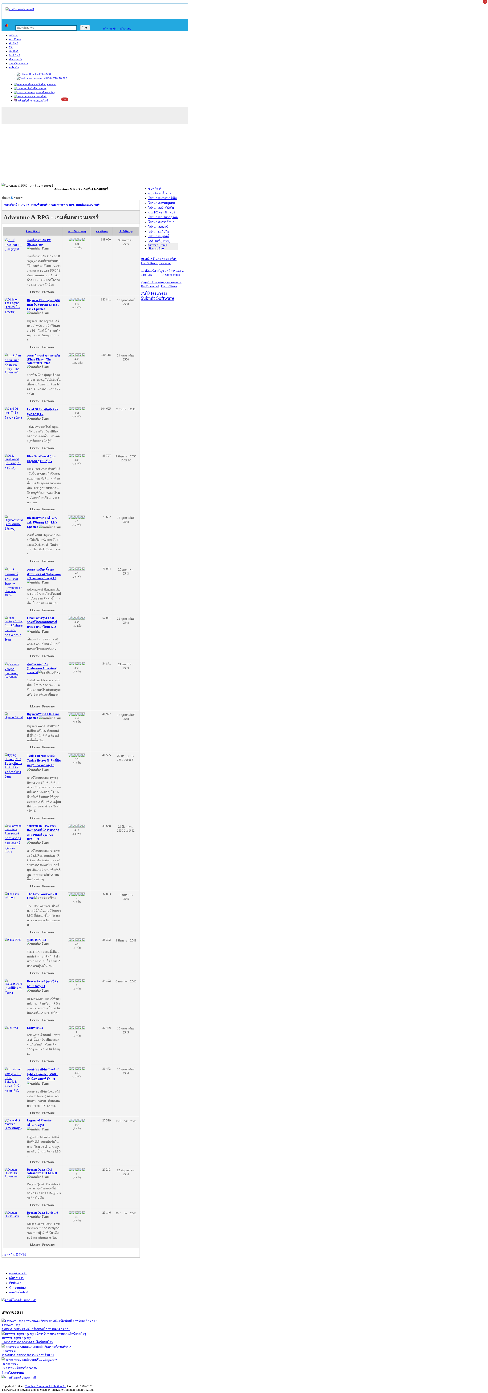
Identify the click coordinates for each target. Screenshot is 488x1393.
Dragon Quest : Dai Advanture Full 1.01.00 (42, 1171)
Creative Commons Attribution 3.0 (45, 1386)
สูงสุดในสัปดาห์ (151, 284)
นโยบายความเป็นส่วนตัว (50, 1382)
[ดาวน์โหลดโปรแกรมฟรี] (20, 9)
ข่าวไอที (13, 43)
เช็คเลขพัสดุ (48, 92)
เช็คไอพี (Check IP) (36, 88)
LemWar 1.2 (35, 1027)
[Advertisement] (244, 154)
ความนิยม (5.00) (77, 231)
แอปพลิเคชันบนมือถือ (55, 78)
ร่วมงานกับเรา (18, 1287)
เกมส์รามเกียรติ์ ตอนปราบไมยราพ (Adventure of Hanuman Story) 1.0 (44, 574)
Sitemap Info (156, 248)
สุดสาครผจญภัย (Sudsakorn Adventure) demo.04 (42, 668)
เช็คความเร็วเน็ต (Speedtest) (42, 84)
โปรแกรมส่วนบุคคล (161, 203)
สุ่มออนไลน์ (40, 96)
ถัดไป (22, 1254)
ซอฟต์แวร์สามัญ (151, 272)
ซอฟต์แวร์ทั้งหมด (159, 193)
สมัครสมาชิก (108, 28)
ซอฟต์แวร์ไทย (150, 261)
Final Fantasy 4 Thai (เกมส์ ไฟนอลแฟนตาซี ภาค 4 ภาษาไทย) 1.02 (42, 622)
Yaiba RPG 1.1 (36, 939)
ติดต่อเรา (15, 1282)
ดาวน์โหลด (15, 39)
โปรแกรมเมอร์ (158, 226)
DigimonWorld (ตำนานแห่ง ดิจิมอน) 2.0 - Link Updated (42, 522)
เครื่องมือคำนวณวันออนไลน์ (32, 100)
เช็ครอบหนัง (15, 59)
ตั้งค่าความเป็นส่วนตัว (16, 1382)
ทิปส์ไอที (13, 51)
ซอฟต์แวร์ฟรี (168, 261)
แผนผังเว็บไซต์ (18, 1292)
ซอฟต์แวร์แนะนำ (173, 272)
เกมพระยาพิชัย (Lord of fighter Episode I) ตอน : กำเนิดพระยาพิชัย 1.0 (42, 1074)
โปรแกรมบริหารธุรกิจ (163, 217)
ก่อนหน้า (8, 1254)
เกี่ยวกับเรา (16, 1278)
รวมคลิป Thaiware (18, 63)
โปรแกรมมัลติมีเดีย (161, 207)
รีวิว (11, 47)
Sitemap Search (157, 245)
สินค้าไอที (14, 55)
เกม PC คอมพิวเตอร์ (161, 212)
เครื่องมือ (14, 67)
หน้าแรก (13, 35)
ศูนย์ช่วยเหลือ (18, 1273)
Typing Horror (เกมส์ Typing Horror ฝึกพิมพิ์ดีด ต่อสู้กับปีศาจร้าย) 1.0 (44, 760)
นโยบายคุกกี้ (78, 1382)
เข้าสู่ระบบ (124, 28)
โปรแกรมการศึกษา (161, 222)
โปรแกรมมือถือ (158, 231)
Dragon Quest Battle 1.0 (42, 1212)
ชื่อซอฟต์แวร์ (33, 231)
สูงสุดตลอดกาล (171, 284)
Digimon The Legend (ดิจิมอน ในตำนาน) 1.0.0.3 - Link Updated (43, 305)
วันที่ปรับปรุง (125, 231)
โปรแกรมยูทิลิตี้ (158, 236)
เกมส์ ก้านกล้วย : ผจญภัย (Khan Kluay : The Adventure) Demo (43, 359)
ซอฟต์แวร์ (45, 74)
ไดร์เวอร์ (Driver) (159, 241)
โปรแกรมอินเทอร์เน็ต (162, 198)
